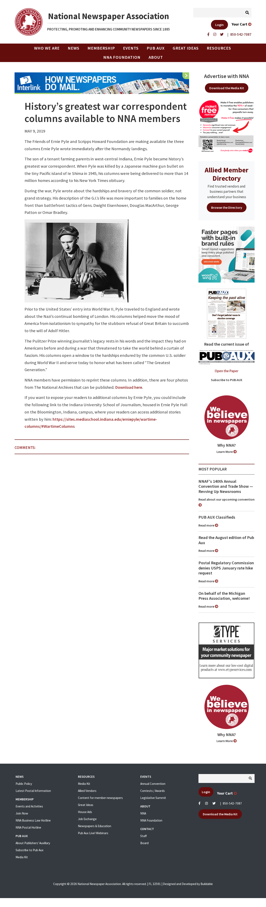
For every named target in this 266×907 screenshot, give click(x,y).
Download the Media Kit (226, 88)
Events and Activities (29, 806)
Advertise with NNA (226, 76)
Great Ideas (186, 48)
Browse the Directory (226, 207)
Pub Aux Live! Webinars (93, 833)
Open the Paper (226, 371)
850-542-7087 (232, 803)
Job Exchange (87, 819)
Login (219, 25)
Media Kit (22, 857)
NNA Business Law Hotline (33, 820)
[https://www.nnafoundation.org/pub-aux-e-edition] (226, 313)
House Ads (85, 812)
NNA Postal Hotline (28, 827)
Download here (128, 387)
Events (131, 48)
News (73, 48)
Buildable (207, 884)
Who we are (47, 48)
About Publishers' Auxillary (33, 843)
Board (144, 843)
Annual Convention (152, 784)
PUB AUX (156, 48)
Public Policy (24, 784)
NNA (143, 813)
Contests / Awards (152, 791)
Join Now (22, 813)
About (156, 57)
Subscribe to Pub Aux (29, 850)
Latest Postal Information (33, 791)
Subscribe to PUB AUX (226, 380)
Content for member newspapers (100, 798)
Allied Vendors (87, 791)
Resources (219, 48)
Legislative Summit (153, 798)
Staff (143, 836)
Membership (101, 48)
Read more (206, 525)
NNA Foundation (121, 57)
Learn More (225, 452)
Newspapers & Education (94, 826)
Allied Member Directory (226, 174)
